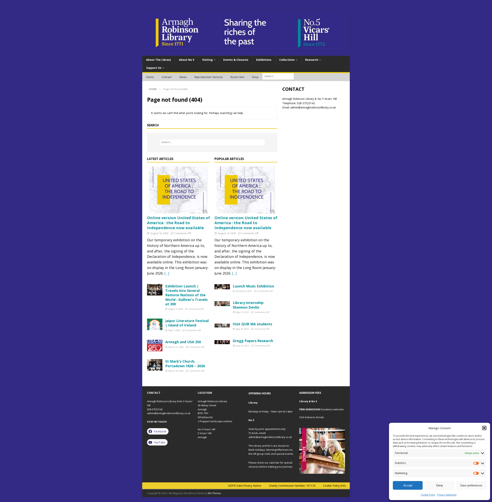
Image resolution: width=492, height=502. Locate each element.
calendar (274, 462)
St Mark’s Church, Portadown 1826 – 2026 (185, 363)
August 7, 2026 (175, 308)
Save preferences (471, 485)
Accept (407, 485)
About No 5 (186, 60)
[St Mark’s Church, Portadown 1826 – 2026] (154, 365)
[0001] (322, 451)
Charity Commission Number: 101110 (292, 485)
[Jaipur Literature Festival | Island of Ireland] (154, 324)
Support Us (153, 68)
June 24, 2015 (242, 345)
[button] (484, 428)
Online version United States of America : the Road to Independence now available (178, 222)
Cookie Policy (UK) (334, 485)
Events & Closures (235, 60)
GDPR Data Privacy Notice (244, 485)
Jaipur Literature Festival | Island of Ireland (187, 322)
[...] (167, 273)
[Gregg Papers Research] (222, 341)
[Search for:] (212, 142)
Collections (287, 60)
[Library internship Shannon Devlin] (222, 303)
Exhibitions (263, 60)
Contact (167, 77)
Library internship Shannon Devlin (248, 304)
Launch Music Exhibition (253, 286)
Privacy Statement (446, 494)
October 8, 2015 (244, 291)
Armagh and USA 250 (183, 342)
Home (150, 77)
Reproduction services (208, 77)
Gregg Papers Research (253, 340)
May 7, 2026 (174, 330)
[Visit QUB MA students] (222, 324)
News (183, 77)
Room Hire (237, 77)
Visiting (207, 60)
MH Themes (214, 493)
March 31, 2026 (176, 346)
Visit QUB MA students (252, 324)
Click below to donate (311, 417)
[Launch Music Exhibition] (222, 287)
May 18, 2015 (242, 328)
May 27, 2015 (242, 312)
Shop (255, 77)
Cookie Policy (428, 494)
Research (311, 60)
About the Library (158, 60)
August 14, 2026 (159, 233)
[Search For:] (278, 76)
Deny (439, 485)
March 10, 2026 (176, 370)
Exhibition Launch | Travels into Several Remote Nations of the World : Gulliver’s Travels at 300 (186, 295)
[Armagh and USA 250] (154, 345)
